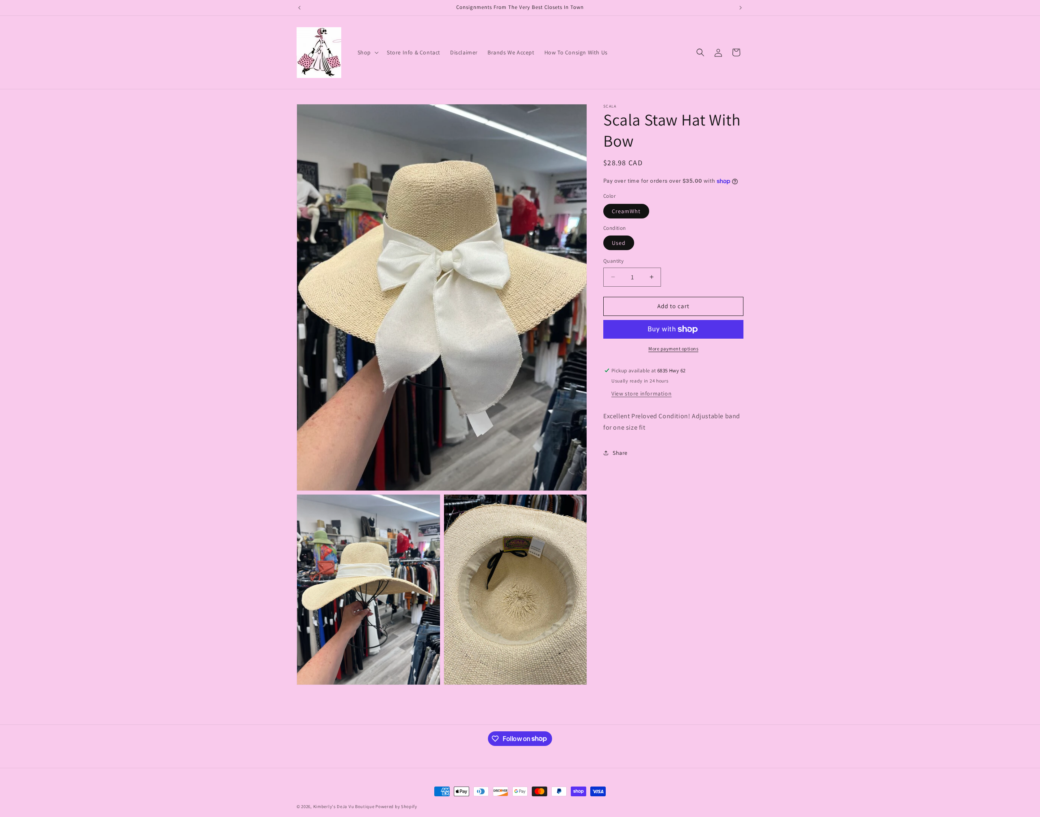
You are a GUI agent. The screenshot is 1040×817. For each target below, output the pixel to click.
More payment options (673, 349)
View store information (641, 393)
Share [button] (620, 452)
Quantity (613, 260)
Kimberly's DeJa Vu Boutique (344, 806)
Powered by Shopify (396, 806)
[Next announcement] (741, 7)
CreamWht (626, 211)
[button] (367, 52)
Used (619, 242)
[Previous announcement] (299, 7)
